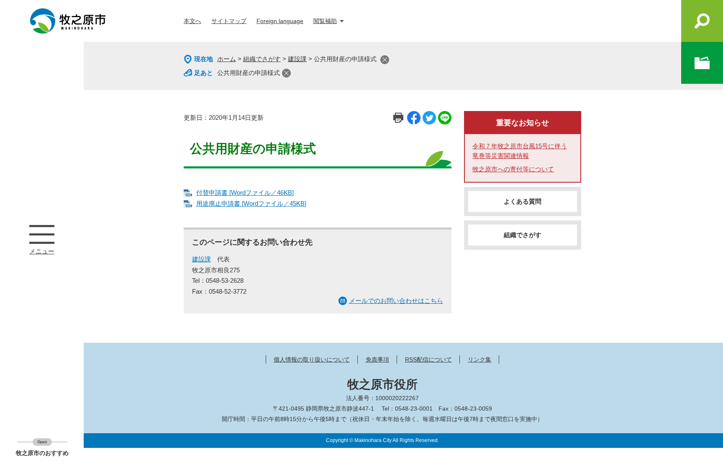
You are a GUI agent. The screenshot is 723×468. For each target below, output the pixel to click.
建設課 (297, 58)
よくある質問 (522, 201)
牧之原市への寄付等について (513, 169)
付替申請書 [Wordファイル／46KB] (245, 192)
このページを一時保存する (702, 63)
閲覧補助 (325, 21)
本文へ (192, 21)
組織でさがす (262, 58)
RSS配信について (428, 359)
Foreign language (279, 21)
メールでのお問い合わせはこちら (396, 300)
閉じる (384, 59)
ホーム (226, 58)
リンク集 (479, 359)
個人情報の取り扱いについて (312, 359)
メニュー (41, 234)
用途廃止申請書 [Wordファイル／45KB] (251, 203)
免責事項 (377, 359)
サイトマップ (228, 21)
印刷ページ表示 (398, 117)
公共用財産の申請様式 (248, 72)
